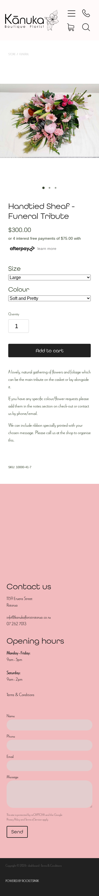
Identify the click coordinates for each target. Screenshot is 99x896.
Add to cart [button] (50, 350)
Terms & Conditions (20, 694)
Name (11, 716)
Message (12, 777)
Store (11, 54)
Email (10, 757)
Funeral (24, 54)
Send (17, 831)
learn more (46, 248)
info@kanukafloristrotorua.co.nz (29, 617)
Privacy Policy (13, 819)
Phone (11, 736)
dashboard (33, 865)
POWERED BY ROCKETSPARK (22, 881)
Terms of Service (33, 819)
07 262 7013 (16, 623)
